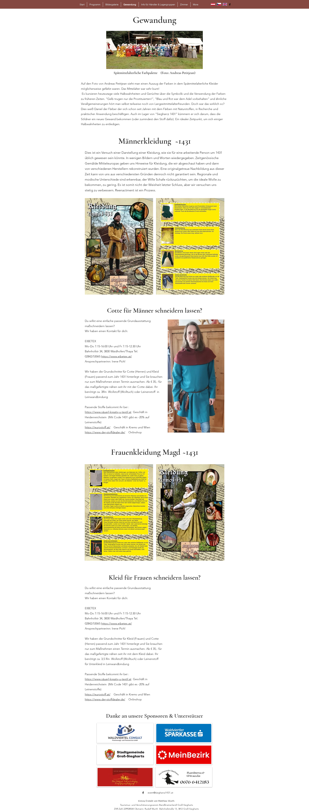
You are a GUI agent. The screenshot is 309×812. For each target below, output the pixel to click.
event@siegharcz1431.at (160, 792)
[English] (225, 4)
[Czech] (219, 4)
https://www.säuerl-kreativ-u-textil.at (108, 412)
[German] (213, 4)
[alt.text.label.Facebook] (229, 4)
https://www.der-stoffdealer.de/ (105, 432)
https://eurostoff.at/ (97, 427)
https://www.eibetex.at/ (116, 356)
